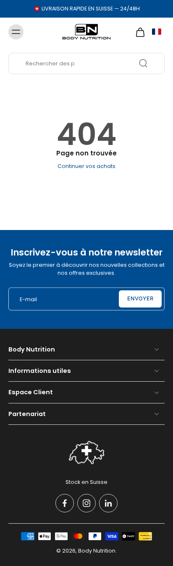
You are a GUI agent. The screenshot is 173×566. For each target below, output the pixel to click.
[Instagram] (86, 503)
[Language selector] (157, 31)
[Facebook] (64, 503)
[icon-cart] (137, 31)
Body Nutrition (96, 550)
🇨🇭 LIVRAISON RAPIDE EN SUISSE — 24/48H (87, 8)
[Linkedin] (108, 503)
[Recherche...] (143, 63)
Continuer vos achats (86, 166)
